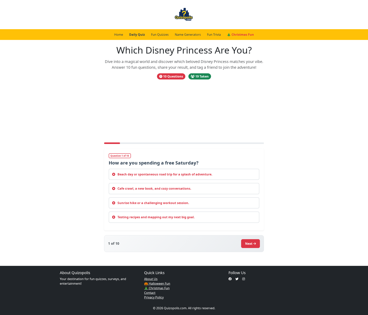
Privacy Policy (154, 297)
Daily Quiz (137, 34)
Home (118, 34)
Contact (149, 293)
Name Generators (188, 34)
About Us (151, 279)
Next (248, 243)
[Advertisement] (184, 111)
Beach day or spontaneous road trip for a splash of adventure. (164, 174)
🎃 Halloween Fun (157, 283)
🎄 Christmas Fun (240, 34)
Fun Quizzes (160, 34)
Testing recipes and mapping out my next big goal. (156, 217)
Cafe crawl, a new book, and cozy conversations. (154, 188)
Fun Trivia (214, 34)
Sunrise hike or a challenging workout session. (153, 203)
